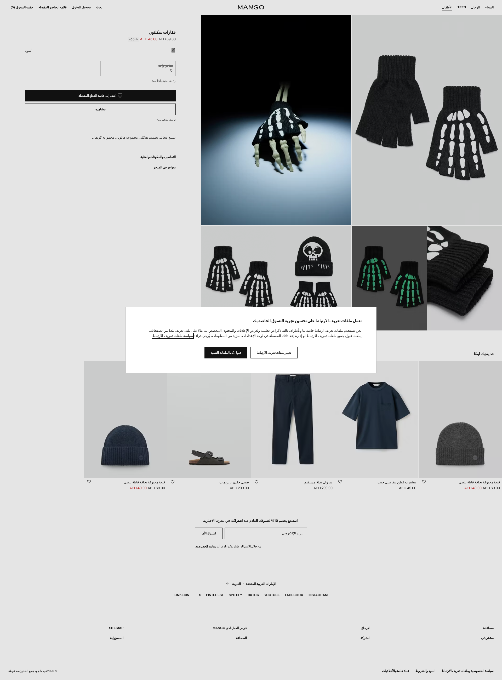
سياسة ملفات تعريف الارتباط (172, 336)
